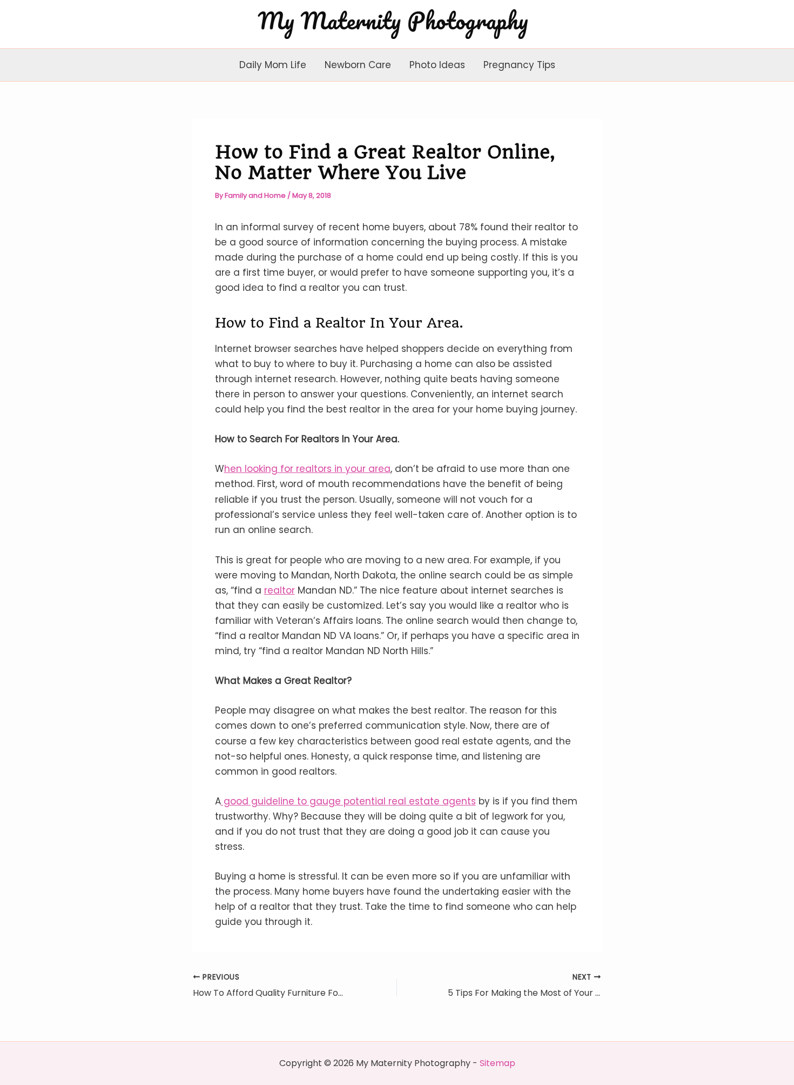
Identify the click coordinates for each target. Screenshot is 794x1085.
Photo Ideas (437, 64)
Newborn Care (358, 64)
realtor (279, 590)
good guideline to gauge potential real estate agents (348, 801)
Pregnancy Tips (519, 64)
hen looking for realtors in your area (307, 468)
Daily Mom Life (272, 64)
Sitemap (497, 1063)
